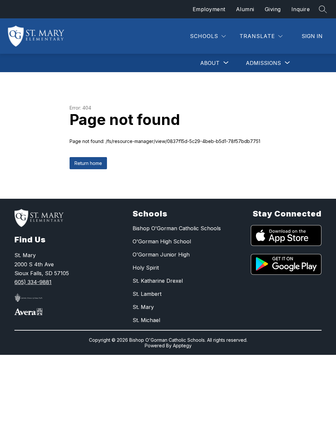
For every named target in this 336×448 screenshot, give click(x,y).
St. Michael (146, 320)
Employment (209, 9)
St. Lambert (147, 294)
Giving (273, 9)
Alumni (245, 9)
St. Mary (143, 307)
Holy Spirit (146, 267)
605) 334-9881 (33, 282)
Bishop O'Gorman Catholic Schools (177, 228)
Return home (88, 163)
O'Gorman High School (162, 241)
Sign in (312, 36)
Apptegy (182, 345)
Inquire (300, 9)
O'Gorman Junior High (161, 254)
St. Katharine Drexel (158, 280)
